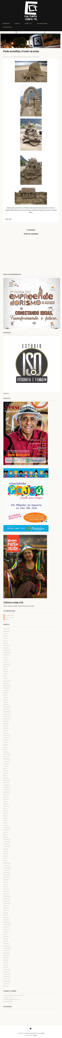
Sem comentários (34, 56)
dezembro (6, 650)
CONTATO (17, 23)
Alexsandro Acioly (9, 617)
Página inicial (6, 23)
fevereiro (5, 645)
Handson (7, 619)
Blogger (43, 1033)
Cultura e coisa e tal (13, 602)
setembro (5, 631)
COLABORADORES (7, 27)
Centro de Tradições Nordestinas (11, 999)
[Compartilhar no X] (9, 219)
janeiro (5, 647)
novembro (5, 652)
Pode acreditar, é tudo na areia (21, 51)
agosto (5, 633)
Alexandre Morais (9, 615)
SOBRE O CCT (28, 23)
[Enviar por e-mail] (6, 219)
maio (4, 638)
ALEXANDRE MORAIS (42, 23)
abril (4, 640)
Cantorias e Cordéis (8, 997)
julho (4, 636)
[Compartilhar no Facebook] (10, 219)
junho (4, 671)
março (4, 643)
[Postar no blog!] (7, 219)
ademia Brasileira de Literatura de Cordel (13, 995)
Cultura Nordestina (8, 1001)
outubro (5, 629)
